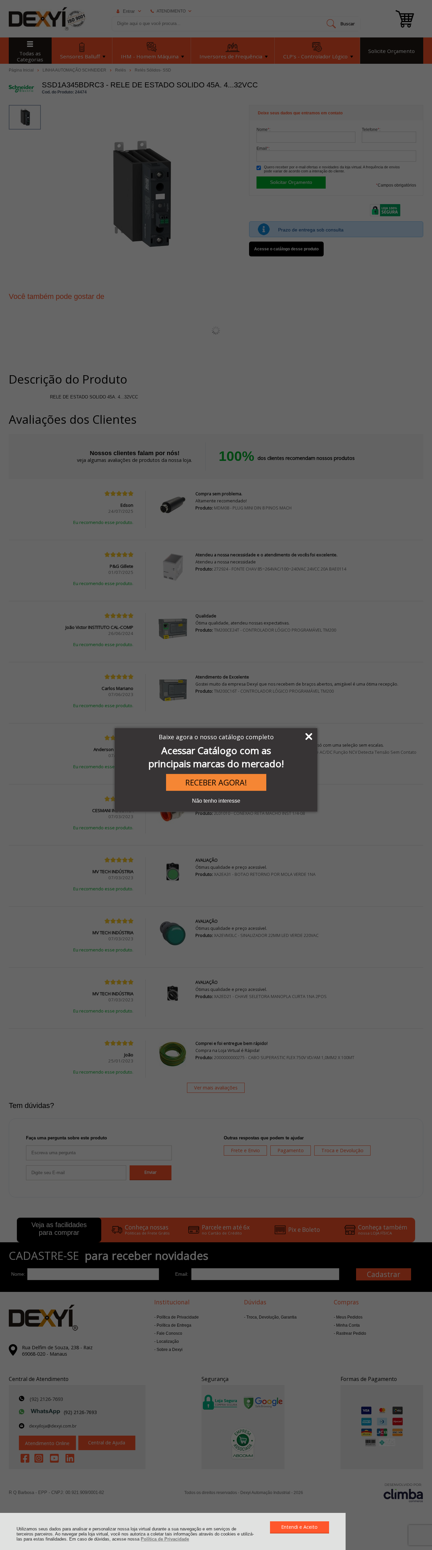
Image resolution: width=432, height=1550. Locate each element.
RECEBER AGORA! (216, 782)
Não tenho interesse (216, 801)
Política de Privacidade (165, 1539)
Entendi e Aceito (299, 1527)
